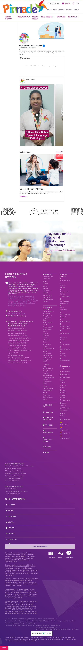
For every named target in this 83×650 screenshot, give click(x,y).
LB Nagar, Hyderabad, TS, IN (17, 345)
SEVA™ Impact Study (47, 323)
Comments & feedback (40, 546)
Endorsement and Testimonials (42, 621)
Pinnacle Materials (11, 489)
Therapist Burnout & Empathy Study (48, 366)
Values (45, 286)
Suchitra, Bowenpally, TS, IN (17, 328)
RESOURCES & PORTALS (14, 487)
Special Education (63, 404)
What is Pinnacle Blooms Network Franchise (19, 466)
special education (63, 309)
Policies (7, 619)
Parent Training (65, 349)
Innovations (66, 419)
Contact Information (49, 619)
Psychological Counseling (64, 302)
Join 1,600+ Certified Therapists (62, 250)
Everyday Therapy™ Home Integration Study (46, 338)
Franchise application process (15, 476)
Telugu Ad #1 (64, 425)
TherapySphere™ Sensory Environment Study (48, 381)
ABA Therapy (66, 296)
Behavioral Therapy (63, 339)
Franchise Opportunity (15, 464)
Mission (45, 284)
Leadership (49, 412)
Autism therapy (65, 281)
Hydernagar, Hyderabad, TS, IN (18, 348)
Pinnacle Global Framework (48, 278)
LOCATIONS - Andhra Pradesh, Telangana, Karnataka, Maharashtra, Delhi (20, 324)
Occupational (65, 400)
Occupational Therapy (64, 293)
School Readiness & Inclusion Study (48, 353)
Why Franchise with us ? (13, 468)
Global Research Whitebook (48, 312)
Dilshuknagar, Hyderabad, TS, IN (18, 358)
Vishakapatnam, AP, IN (15, 355)
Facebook (11, 505)
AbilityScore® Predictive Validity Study (47, 373)
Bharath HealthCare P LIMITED (47, 291)
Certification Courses (48, 440)
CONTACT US (12, 539)
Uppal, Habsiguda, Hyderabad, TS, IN (19, 350)
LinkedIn (11, 528)
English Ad (65, 433)
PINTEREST (11, 534)
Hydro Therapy (65, 321)
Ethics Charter (55, 625)
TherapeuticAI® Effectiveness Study (48, 329)
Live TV (63, 369)
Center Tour (65, 374)
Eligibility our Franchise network (15, 473)
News (47, 452)
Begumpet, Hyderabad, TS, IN (17, 335)
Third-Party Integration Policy (14, 623)
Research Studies (47, 308)
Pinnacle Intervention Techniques (16, 491)
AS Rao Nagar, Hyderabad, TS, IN (18, 340)
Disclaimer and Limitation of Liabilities (17, 621)
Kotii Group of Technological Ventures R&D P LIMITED (48, 298)
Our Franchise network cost (14, 478)
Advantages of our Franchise (14, 471)
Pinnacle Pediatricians (12, 494)
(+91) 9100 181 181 (15, 311)
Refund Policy (30, 623)
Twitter (11, 510)
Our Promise (65, 377)
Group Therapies (63, 391)
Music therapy (64, 333)
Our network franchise (12, 481)
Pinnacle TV (66, 366)
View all (59, 152)
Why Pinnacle (62, 381)
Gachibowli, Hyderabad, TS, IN (17, 363)
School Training (65, 360)
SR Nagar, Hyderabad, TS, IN (17, 333)
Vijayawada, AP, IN (14, 353)
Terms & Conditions (18, 619)
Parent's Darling (63, 386)
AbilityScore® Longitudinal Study (47, 318)
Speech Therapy (62, 286)
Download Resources (48, 418)
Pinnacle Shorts (65, 438)
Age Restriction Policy (33, 619)
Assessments (48, 432)
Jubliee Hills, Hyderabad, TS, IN (18, 343)
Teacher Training (62, 355)
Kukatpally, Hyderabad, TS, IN (17, 330)
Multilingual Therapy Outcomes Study (48, 346)
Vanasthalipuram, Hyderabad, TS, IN (19, 360)
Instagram (12, 516)
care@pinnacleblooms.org (17, 316)
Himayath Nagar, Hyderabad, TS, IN (19, 338)
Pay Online (49, 425)
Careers (48, 447)
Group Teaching (65, 344)
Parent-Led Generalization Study (48, 397)
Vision (45, 281)
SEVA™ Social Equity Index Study (47, 360)
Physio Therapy (65, 326)
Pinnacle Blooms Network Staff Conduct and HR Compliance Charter (27, 625)
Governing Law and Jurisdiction (64, 621)
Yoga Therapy (66, 317)
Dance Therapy (65, 314)
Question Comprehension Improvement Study (48, 389)
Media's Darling (63, 415)
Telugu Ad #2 (64, 430)
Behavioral (65, 411)
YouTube (11, 522)
